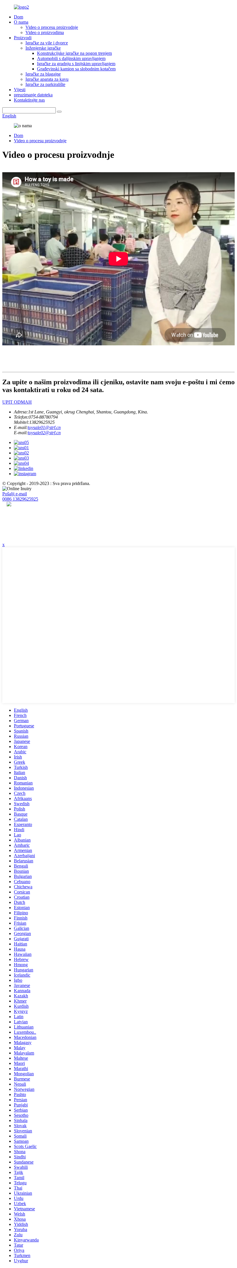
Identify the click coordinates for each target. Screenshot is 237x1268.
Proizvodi (23, 37)
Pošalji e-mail (14, 493)
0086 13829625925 (20, 499)
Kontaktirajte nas (29, 100)
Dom (18, 16)
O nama (21, 22)
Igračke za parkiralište (45, 84)
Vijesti (19, 89)
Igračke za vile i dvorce (46, 42)
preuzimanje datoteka (33, 94)
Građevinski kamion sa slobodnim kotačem (76, 68)
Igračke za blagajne (43, 74)
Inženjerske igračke (43, 48)
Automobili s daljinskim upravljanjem (71, 58)
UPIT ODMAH (17, 402)
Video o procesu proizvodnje (51, 27)
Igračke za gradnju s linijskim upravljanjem (76, 63)
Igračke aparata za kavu (46, 79)
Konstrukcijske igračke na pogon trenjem (74, 53)
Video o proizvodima (44, 32)
